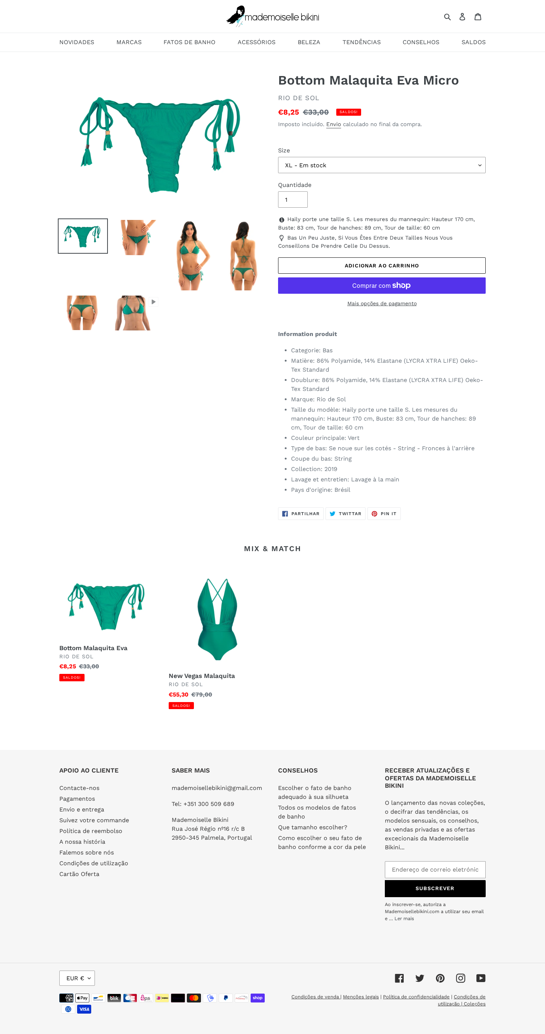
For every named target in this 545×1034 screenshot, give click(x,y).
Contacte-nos (79, 787)
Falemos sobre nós (86, 852)
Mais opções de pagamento (382, 303)
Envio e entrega (81, 809)
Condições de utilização (93, 863)
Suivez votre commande (94, 820)
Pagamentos (77, 798)
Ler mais (404, 918)
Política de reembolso (90, 830)
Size (284, 150)
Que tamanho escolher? (312, 827)
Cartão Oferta (79, 873)
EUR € (75, 978)
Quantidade (294, 184)
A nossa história (82, 841)
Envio (333, 124)
